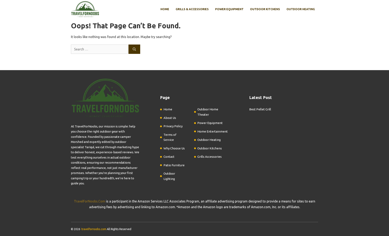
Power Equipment (229, 9)
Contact (169, 156)
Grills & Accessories (192, 9)
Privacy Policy (173, 126)
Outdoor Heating (300, 9)
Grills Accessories (209, 156)
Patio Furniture (174, 165)
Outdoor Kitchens (265, 9)
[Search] (134, 49)
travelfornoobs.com (93, 229)
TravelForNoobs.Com (89, 201)
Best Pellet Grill (260, 109)
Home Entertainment (212, 131)
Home (164, 9)
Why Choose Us (174, 148)
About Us (170, 118)
